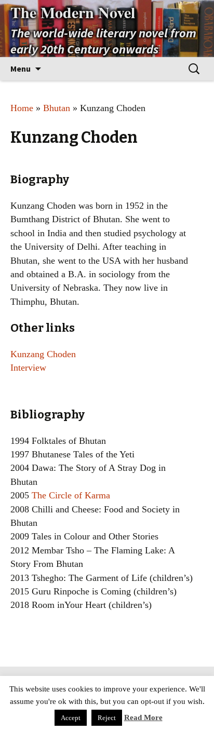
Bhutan (56, 108)
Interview (28, 367)
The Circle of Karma (71, 495)
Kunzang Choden (43, 354)
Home (21, 108)
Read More (143, 717)
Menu (20, 68)
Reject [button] (107, 718)
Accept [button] (71, 718)
